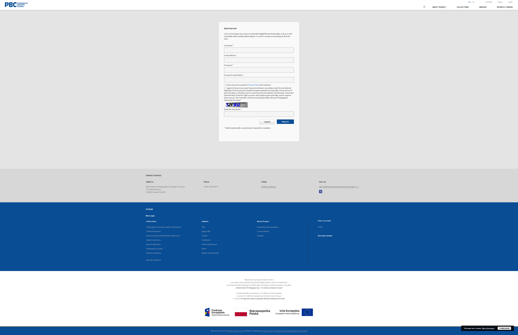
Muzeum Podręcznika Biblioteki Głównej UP (163, 236)
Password (228, 65)
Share (500, 2)
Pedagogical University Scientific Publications (163, 227)
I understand (504, 328)
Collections (463, 7)
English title (206, 231)
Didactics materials (153, 253)
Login (510, 2)
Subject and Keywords (210, 253)
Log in (320, 227)
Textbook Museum (153, 231)
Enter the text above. (233, 109)
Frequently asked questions (267, 227)
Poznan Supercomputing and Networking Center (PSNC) (284, 331)
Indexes (483, 7)
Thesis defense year (209, 244)
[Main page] (424, 7)
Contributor (206, 240)
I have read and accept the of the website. (249, 85)
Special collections (153, 244)
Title (203, 227)
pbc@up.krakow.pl (268, 187)
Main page (150, 216)
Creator (205, 236)
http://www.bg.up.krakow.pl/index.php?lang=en (337, 187)
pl (473, 2)
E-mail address (230, 55)
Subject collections (153, 240)
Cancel (267, 122)
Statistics (260, 236)
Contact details (263, 231)
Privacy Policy (253, 85)
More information (488, 328)
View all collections (153, 260)
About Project (439, 7)
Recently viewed (505, 7)
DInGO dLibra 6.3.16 (235, 331)
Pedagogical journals (154, 249)
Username (229, 45)
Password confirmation (234, 75)
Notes (204, 249)
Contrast (488, 2)
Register (285, 122)
